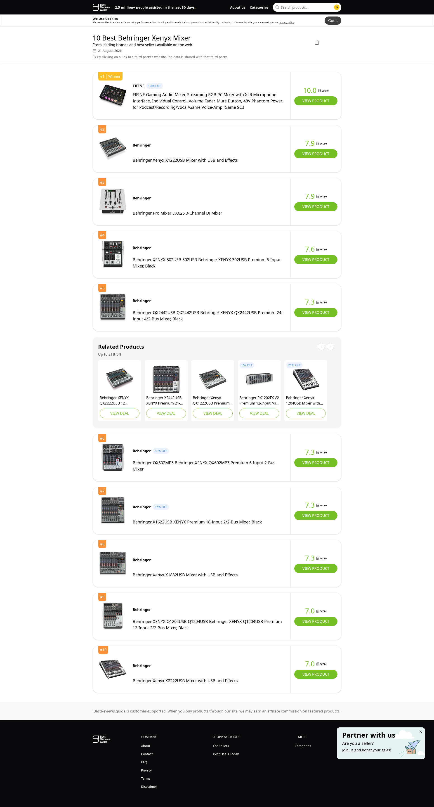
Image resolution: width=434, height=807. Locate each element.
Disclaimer (149, 786)
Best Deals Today (226, 754)
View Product (315, 100)
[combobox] (307, 7)
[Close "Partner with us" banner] (420, 731)
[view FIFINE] (112, 95)
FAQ (144, 762)
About (145, 746)
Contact (147, 754)
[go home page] (102, 7)
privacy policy (286, 22)
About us (237, 7)
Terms (145, 778)
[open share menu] (317, 42)
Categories (259, 7)
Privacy (146, 770)
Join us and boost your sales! (366, 750)
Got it (333, 20)
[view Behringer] (112, 148)
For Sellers (221, 746)
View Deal (119, 413)
